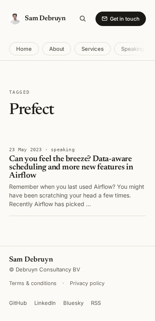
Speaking (132, 48)
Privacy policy (87, 283)
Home (24, 48)
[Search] (83, 18)
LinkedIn (45, 303)
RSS (96, 303)
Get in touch (125, 19)
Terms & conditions (33, 283)
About (56, 48)
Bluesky (73, 303)
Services (92, 48)
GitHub (18, 303)
